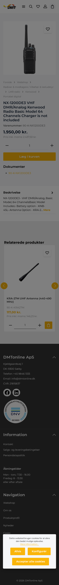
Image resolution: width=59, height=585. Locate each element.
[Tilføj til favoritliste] (48, 29)
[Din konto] (45, 6)
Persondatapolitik (14, 455)
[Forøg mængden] (52, 146)
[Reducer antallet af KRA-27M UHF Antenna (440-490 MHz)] (10, 325)
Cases (6, 533)
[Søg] (31, 6)
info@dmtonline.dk (23, 378)
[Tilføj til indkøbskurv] (48, 325)
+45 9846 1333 (21, 373)
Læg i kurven (29, 156)
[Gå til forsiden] (9, 6)
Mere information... (29, 544)
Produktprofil (11, 517)
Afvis (17, 551)
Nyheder (8, 525)
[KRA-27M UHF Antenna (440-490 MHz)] (29, 271)
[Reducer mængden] (7, 146)
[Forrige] (4, 285)
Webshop (9, 502)
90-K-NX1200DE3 (20, 173)
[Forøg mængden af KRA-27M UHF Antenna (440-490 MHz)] (39, 325)
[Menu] (23, 6)
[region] (29, 48)
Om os (7, 510)
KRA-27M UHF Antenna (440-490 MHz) (29, 300)
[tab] (28, 201)
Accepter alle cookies (30, 561)
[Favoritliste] (38, 6)
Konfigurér (39, 551)
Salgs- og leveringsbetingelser (21, 449)
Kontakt (8, 444)
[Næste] (54, 285)
